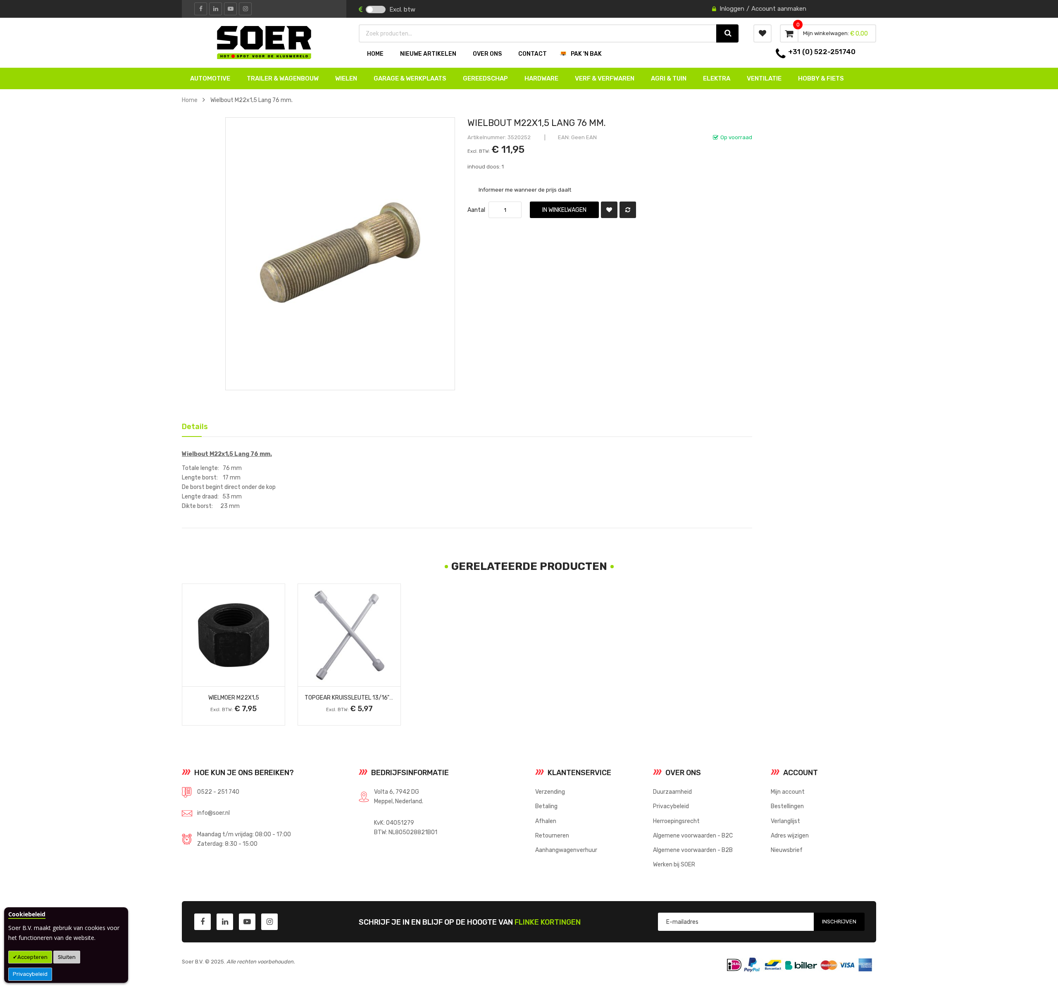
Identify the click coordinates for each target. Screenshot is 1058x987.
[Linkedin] (215, 8)
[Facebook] (200, 8)
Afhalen (545, 821)
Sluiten (67, 957)
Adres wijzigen (790, 835)
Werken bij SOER (674, 864)
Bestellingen (787, 806)
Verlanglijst (785, 821)
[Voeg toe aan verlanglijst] (609, 210)
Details (192, 425)
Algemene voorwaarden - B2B (693, 850)
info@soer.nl (213, 812)
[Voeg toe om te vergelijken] (628, 210)
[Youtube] (230, 8)
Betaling (546, 806)
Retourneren (552, 835)
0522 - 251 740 (218, 791)
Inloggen (732, 8)
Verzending (550, 791)
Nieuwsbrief (787, 850)
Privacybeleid (30, 974)
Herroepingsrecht (676, 821)
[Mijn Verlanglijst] (762, 33)
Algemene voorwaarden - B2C (693, 835)
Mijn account (788, 791)
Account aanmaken (778, 8)
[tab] (192, 426)
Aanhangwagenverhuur (566, 850)
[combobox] (538, 33)
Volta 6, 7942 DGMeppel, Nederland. (398, 796)
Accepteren (32, 957)
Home (190, 100)
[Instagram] (245, 8)
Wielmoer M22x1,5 (233, 697)
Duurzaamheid (672, 791)
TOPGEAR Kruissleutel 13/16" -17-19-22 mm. (366, 697)
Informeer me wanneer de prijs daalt (525, 189)
